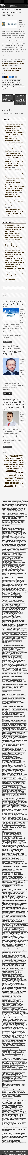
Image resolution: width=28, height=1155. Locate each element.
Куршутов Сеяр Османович (17, 794)
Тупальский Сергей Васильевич (12, 1044)
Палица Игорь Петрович (19, 908)
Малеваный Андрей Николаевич (12, 836)
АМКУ (19, 80)
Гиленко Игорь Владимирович (11, 616)
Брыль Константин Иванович (13, 569)
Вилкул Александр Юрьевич (13, 587)
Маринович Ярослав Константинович (13, 837)
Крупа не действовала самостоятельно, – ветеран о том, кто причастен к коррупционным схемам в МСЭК (15, 180)
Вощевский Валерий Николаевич (12, 597)
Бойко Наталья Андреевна (17, 562)
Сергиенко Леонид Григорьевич (12, 988)
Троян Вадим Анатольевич (10, 1039)
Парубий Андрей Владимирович (15, 910)
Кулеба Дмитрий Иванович (12, 787)
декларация (10, 480)
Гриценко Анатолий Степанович (14, 636)
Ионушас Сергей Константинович (12, 715)
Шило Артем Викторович (18, 1111)
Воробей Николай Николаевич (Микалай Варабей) (12, 595)
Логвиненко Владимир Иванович (12, 817)
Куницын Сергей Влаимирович (12, 790)
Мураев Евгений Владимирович (11, 863)
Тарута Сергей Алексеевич (10, 1020)
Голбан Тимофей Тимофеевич (11, 623)
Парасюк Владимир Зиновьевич (12, 910)
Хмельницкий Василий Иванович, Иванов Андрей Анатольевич (13, 1074)
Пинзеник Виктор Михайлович (12, 924)
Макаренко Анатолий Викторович (12, 834)
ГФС (22, 460)
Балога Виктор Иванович (18, 532)
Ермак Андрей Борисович (13, 678)
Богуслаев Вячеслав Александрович (12, 560)
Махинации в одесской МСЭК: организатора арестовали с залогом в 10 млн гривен (14, 204)
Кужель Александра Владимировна (13, 782)
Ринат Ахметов (18, 473)
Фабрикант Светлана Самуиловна (12, 1058)
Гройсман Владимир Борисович (12, 638)
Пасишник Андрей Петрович (11, 913)
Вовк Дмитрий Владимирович (14, 591)
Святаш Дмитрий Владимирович (12, 978)
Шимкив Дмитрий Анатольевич (12, 1113)
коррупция (12, 482)
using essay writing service (12, 274)
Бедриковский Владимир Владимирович (14, 540)
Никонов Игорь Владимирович (11, 881)
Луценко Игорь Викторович (10, 823)
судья (17, 485)
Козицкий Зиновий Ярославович (12, 748)
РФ (11, 473)
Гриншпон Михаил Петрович (11, 636)
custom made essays (10, 266)
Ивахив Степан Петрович (19, 709)
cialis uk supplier (10, 243)
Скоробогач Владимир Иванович (12, 990)
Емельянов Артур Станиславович (12, 676)
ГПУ (19, 460)
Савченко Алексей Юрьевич (10, 968)
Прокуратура (7, 472)
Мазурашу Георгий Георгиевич (11, 833)
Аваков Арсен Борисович (20, 503)
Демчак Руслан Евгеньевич (13, 649)
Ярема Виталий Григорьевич (13, 1135)
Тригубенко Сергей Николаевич (11, 1036)
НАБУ (18, 466)
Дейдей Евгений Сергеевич (10, 648)
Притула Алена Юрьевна (19, 939)
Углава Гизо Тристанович (10, 1050)
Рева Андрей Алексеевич (18, 955)
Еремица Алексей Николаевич (11, 677)
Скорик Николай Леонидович (14, 989)
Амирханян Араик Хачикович (11, 509)
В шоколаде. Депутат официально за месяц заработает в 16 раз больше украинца (15, 262)
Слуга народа (11, 475)
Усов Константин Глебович (17, 1055)
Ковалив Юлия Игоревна (16, 744)
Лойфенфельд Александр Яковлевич (14, 819)
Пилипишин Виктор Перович (19, 923)
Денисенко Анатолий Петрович (12, 651)
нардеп (21, 483)
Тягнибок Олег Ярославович (10, 1047)
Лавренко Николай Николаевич (13, 799)
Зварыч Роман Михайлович (13, 695)
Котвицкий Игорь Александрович (12, 768)
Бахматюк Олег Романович (10, 537)
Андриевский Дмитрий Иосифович (13, 512)
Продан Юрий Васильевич (18, 943)
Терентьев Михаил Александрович (13, 1023)
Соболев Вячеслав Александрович (11, 997)
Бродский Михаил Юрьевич (10, 569)
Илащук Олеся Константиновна (12, 710)
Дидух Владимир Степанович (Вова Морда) (11, 662)
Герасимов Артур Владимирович (11, 611)
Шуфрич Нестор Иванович (10, 1124)
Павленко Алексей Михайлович (14, 903)
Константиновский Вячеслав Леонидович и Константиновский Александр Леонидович (12, 756)
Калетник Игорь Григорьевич (11, 720)
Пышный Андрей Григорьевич (18, 948)
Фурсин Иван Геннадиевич (19, 1069)
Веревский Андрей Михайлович (12, 585)
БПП (12, 457)
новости (22, 86)
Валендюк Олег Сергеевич (10, 581)
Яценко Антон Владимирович (11, 1142)
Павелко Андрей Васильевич (11, 903)
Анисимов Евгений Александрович (13, 513)
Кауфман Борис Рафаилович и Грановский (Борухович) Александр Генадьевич (14, 727)
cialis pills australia (10, 225)
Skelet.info (17, 1153)
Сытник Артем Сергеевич (19, 1015)
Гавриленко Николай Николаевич (12, 600)
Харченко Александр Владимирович (13, 1072)
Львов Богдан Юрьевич (17, 826)
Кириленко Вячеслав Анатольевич (12, 731)
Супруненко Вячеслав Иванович (13, 1011)
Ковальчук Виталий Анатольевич (12, 745)
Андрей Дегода (6, 82)
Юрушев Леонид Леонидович (14, 1128)
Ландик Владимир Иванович (11, 805)
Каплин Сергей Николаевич (18, 723)
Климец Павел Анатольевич (16, 737)
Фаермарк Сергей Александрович (12, 1059)
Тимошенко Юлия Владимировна (14, 1025)
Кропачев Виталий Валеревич (18, 774)
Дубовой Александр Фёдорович (11, 670)
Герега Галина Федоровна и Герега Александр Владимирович (13, 614)
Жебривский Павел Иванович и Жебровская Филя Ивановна (14, 686)
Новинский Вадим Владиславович (11, 884)
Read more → (7, 341)
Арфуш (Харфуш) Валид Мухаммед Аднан (13, 520)
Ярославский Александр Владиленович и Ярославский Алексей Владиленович (14, 1139)
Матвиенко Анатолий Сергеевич (13, 840)
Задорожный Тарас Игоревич (11, 694)
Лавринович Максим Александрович (14, 801)
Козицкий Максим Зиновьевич (11, 749)
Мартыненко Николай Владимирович (13, 839)
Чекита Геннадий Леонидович (13, 1090)
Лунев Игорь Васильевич (20, 821)
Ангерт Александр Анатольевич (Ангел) (14, 510)
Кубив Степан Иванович (17, 781)
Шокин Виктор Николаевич (14, 1118)
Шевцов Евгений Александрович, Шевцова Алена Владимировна (12, 1105)
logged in (10, 113)
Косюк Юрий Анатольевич (18, 766)
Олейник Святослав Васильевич (12, 889)
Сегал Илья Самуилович (19, 979)
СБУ (5, 475)
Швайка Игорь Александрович (11, 1103)
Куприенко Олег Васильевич (11, 791)
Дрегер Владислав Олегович (18, 668)
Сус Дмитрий (6, 1015)
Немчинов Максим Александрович (12, 875)
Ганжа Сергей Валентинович (18, 607)
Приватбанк (19, 470)
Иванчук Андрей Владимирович (12, 706)
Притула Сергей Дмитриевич (11, 940)
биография (9, 479)
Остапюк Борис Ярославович (18, 897)
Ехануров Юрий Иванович (18, 681)
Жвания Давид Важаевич (10, 684)
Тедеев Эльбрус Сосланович (16, 1022)
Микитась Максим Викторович (13, 855)
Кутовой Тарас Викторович (10, 795)
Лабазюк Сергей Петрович (10, 798)
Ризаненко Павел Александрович (14, 957)
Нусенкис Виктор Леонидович (12, 885)
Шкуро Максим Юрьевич (17, 1117)
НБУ (22, 466)
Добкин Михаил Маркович (12, 663)
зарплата (17, 480)
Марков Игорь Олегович (9, 838)
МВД (14, 466)
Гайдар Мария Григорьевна (10, 601)
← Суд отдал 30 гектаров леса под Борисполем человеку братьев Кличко (7, 98)
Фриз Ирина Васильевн (17, 1065)
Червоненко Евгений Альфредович (13, 1092)
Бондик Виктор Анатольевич (13, 565)
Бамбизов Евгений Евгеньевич (11, 533)
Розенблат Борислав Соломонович (12, 959)
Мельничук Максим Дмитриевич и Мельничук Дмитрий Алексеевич (13, 852)
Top (24, 1151)
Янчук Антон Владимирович (11, 1135)
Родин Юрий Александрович (15, 958)
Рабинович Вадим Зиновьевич (11, 951)
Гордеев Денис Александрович (11, 630)
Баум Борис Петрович (16, 536)
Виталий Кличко (17, 458)
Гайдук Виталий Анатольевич (13, 602)
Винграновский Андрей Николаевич (13, 588)
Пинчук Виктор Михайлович (14, 925)
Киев (22, 464)
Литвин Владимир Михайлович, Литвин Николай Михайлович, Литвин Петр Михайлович (14, 813)
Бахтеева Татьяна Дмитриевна (13, 538)
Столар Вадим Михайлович (18, 1009)
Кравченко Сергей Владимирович (12, 769)
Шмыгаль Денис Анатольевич (11, 1118)
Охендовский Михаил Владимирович (14, 900)
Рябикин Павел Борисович (16, 965)
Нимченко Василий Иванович (11, 882)
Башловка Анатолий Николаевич (12, 539)
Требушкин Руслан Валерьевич (17, 1035)
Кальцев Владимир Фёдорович (14, 720)
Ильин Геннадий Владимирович (10, 714)
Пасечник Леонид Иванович (17, 912)
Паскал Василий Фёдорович (13, 914)
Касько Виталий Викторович (14, 725)
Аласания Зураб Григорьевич (11, 507)
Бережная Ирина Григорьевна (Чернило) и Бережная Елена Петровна (15, 550)
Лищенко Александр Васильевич (12, 815)
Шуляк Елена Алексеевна (16, 1123)
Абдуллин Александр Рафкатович (14, 500)
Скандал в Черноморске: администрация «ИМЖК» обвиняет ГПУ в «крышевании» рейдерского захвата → (20, 100)
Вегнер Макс (15, 584)
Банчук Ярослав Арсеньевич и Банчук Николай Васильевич (14, 535)
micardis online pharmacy (12, 250)
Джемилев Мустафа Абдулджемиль (12, 658)
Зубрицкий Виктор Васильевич (13, 703)
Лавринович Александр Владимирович (13, 800)
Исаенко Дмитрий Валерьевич (13, 716)
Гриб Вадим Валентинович (10, 632)
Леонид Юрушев (6, 86)
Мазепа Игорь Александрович (11, 832)
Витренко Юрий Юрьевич (16, 590)
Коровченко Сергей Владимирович (11, 760)
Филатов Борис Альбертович (15, 1061)
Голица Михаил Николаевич (13, 623)
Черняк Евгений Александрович (11, 1096)
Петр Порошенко (14, 469)
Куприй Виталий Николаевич (13, 792)
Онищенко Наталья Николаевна (12, 895)
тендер (22, 486)
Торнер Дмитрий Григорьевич (11, 1033)
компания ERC (6, 84)
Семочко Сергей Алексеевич (19, 986)
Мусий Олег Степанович (19, 863)
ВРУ (15, 457)
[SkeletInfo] (14, 6)
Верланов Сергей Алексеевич (10, 587)
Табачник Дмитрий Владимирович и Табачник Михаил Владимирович (14, 1018)
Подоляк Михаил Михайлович (17, 931)
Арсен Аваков (13, 455)
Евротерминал (16, 82)
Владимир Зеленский (9, 460)
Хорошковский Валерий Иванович (12, 1079)
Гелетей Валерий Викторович (13, 609)
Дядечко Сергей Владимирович (18, 673)
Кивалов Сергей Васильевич (19, 729)
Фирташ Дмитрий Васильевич (11, 1062)
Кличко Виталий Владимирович (12, 739)
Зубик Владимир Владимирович (11, 701)
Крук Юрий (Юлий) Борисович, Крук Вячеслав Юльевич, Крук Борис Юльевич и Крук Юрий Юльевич (14, 777)
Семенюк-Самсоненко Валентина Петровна (12, 983)
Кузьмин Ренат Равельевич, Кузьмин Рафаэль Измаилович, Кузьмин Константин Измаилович (13, 785)
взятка (15, 478)
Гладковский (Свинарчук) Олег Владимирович (11, 618)
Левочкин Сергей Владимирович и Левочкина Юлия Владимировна (15, 806)
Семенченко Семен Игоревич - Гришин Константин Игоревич (14, 982)
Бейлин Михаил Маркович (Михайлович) (13, 543)
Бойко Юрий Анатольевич (10, 564)
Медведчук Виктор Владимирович (14, 844)
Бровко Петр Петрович (17, 568)
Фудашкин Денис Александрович (12, 1066)
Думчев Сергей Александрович (14, 671)
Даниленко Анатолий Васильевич (13, 645)
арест (20, 477)
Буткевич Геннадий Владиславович (14, 573)
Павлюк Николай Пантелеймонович (11, 906)
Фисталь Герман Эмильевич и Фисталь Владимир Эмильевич (14, 1064)
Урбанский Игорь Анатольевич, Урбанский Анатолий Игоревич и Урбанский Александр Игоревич (13, 1053)
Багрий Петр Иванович (9, 529)
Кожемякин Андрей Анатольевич (12, 746)
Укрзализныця (10, 477)
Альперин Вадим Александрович (17, 508)
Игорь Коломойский (14, 463)
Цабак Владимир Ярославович (11, 1084)
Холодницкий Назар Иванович (11, 1076)
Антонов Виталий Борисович (11, 514)
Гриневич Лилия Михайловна (18, 634)
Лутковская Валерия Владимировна (13, 822)
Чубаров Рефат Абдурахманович (11, 1097)
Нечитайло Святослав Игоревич (12, 878)
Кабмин (17, 464)
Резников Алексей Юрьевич (10, 956)
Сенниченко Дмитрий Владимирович (14, 987)
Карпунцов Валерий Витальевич (12, 724)
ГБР (16, 460)
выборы (20, 478)
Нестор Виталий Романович (17, 877)
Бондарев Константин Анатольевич (13, 564)
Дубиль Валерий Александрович (12, 669)
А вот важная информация (10, 500)
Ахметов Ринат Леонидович (11, 524)
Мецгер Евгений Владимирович (13, 853)
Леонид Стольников (17, 84)
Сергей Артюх (6, 88)
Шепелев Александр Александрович (12, 1109)
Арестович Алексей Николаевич (14, 515)
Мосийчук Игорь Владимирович (10, 859)
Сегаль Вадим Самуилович (10, 980)
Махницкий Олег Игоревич (19, 842)
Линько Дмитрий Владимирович (11, 811)
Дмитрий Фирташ (9, 462)
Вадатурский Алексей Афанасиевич (13, 580)
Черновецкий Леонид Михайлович (13, 1093)
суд (14, 485)
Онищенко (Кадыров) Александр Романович (12, 894)
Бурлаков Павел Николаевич (17, 572)
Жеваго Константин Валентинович (11, 688)
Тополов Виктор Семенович (18, 1032)
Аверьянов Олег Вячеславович (11, 504)
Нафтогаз (9, 468)
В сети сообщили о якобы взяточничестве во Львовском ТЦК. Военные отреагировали (14, 155)
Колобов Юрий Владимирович (14, 751)
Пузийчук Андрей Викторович (12, 945)
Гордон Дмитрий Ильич (20, 630)
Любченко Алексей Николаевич (11, 827)
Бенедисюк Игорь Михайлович (18, 548)
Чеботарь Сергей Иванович (10, 1090)
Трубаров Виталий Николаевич (13, 1039)
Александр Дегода (10, 80)
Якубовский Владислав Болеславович (14, 1133)
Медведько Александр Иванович (13, 845)
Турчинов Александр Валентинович (13, 1045)
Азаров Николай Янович (19, 505)
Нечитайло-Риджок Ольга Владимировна (15, 880)
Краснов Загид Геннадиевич (13, 771)
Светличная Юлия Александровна (12, 976)
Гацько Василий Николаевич (11, 608)
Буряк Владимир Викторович (11, 573)
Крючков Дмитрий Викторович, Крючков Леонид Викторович (14, 780)
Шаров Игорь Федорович (9, 1101)
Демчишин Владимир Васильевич (11, 650)
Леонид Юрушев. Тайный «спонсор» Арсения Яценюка (13, 63)
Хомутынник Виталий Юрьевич (12, 1077)
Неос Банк (16, 86)
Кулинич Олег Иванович (18, 789)
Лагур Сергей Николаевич (17, 804)
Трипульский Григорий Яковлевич (13, 1037)
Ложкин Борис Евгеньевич (10, 818)
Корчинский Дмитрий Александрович (12, 763)
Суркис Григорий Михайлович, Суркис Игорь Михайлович (15, 1012)
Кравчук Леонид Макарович (11, 770)
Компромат (8, 466)
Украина (13, 88)
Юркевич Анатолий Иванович (11, 1127)
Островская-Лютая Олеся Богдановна (13, 899)
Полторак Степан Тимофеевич (11, 932)
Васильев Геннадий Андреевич (13, 582)
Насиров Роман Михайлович (11, 871)
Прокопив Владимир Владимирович (13, 944)
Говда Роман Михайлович (18, 620)
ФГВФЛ (17, 477)
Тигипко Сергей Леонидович (11, 1024)
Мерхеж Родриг (14, 853)
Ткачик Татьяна (15, 1028)
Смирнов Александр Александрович (12, 993)
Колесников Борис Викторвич (11, 750)
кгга (21, 480)
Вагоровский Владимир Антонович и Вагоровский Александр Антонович (13, 578)
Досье (17, 462)
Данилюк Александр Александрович (13, 647)
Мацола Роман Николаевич (10, 844)
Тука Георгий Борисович (18, 1043)
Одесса (14, 468)
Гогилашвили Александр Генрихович (13, 621)
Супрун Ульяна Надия (9, 1011)
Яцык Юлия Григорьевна (20, 1142)
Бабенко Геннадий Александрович (13, 528)
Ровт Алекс (19, 957)
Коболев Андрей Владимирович (11, 742)
